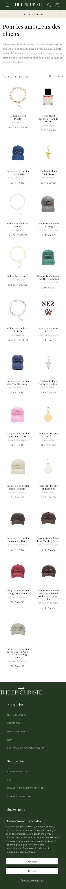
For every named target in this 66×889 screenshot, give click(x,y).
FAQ (9, 779)
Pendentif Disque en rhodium (48, 487)
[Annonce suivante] (59, 14)
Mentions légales (18, 731)
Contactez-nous (17, 771)
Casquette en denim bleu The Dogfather (17, 382)
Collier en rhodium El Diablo (17, 330)
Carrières (13, 723)
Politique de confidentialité (25, 748)
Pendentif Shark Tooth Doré (48, 172)
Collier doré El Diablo (18, 117)
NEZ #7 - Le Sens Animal (48, 330)
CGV (9, 739)
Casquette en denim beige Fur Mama (17, 487)
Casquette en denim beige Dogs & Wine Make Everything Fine (17, 653)
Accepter (32, 861)
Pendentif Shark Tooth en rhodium (48, 382)
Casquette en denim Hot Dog (48, 225)
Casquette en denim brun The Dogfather (48, 539)
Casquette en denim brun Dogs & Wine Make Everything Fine (48, 595)
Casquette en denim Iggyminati (17, 172)
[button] (7, 5)
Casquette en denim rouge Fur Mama (17, 592)
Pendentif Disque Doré (48, 435)
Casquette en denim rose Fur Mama (17, 435)
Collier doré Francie (18, 276)
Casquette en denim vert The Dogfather (48, 277)
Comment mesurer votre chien (26, 788)
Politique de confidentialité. (20, 851)
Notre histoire (16, 714)
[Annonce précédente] (7, 14)
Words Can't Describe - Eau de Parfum (48, 118)
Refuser (32, 871)
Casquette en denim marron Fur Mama (17, 539)
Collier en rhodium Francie (17, 225)
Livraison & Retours (19, 796)
